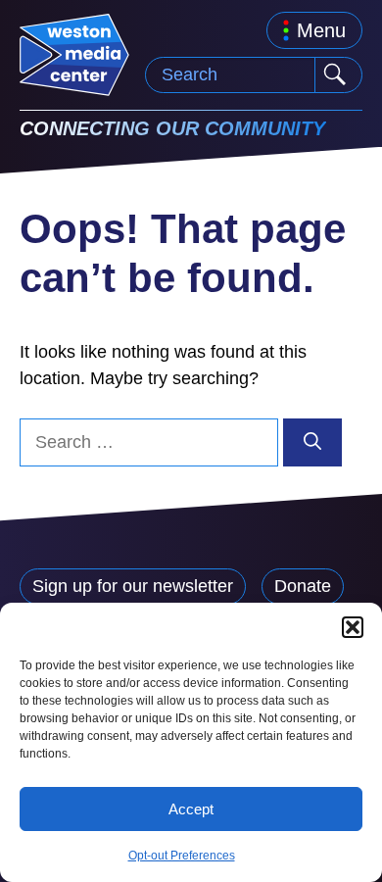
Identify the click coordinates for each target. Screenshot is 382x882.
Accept (191, 809)
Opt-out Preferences (181, 855)
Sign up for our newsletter (132, 586)
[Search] (312, 442)
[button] (352, 627)
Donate (302, 586)
